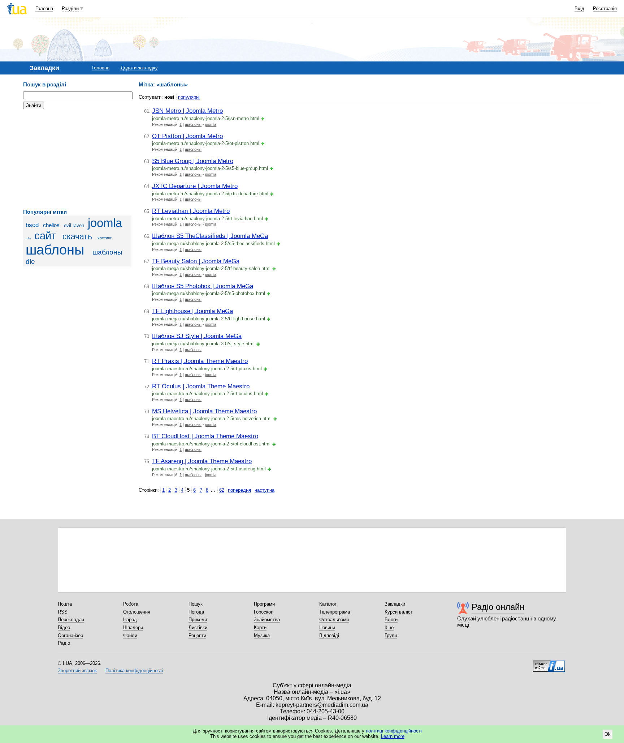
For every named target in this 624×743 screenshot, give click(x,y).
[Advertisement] (77, 159)
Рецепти (197, 635)
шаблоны (55, 249)
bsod (32, 225)
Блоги (391, 619)
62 (221, 490)
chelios (51, 225)
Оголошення (136, 612)
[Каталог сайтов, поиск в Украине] (549, 663)
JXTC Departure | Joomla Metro (195, 185)
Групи (391, 635)
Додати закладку (139, 68)
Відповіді (329, 635)
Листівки (197, 627)
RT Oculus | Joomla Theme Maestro (201, 386)
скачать (77, 236)
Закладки (395, 604)
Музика (262, 635)
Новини (327, 627)
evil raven (74, 225)
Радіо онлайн (498, 607)
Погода (196, 612)
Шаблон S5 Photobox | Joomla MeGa (202, 286)
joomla (105, 223)
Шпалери (133, 627)
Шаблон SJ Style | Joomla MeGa (197, 336)
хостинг (105, 238)
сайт (45, 236)
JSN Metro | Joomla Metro (187, 110)
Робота (130, 604)
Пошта (65, 604)
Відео (64, 627)
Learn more (392, 736)
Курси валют (399, 612)
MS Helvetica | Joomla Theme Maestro (204, 411)
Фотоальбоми (334, 619)
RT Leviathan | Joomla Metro (191, 210)
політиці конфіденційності (394, 731)
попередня (239, 490)
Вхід (579, 8)
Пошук (195, 604)
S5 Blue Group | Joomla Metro (192, 161)
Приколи (197, 619)
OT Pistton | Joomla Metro (187, 136)
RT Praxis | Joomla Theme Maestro (200, 360)
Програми (264, 604)
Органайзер (70, 635)
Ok (607, 734)
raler (28, 238)
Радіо (64, 643)
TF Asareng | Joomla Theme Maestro (202, 461)
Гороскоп (263, 612)
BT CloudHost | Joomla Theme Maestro (205, 436)
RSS (63, 612)
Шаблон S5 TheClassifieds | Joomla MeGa (210, 235)
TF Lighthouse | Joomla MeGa (192, 311)
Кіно (389, 627)
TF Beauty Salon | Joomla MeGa (195, 261)
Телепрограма (334, 612)
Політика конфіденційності (134, 670)
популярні (189, 97)
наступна (264, 490)
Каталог (328, 604)
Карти (260, 627)
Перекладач (71, 619)
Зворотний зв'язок (77, 670)
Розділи (70, 8)
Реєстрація (605, 8)
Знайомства (267, 619)
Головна (44, 8)
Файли (130, 635)
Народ (130, 619)
